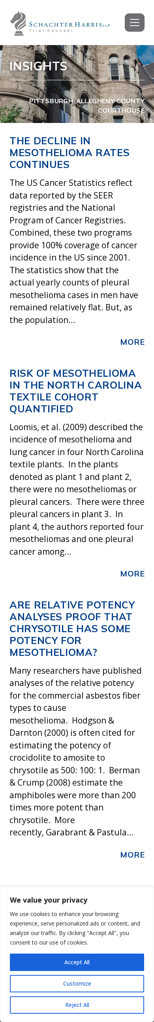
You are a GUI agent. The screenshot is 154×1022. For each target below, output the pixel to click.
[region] (77, 954)
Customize (77, 983)
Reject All (77, 1005)
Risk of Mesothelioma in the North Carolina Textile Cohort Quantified (75, 391)
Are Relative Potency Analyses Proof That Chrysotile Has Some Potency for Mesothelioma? (72, 628)
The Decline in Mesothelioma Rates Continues (69, 152)
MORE (132, 342)
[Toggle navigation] (135, 22)
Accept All (77, 962)
